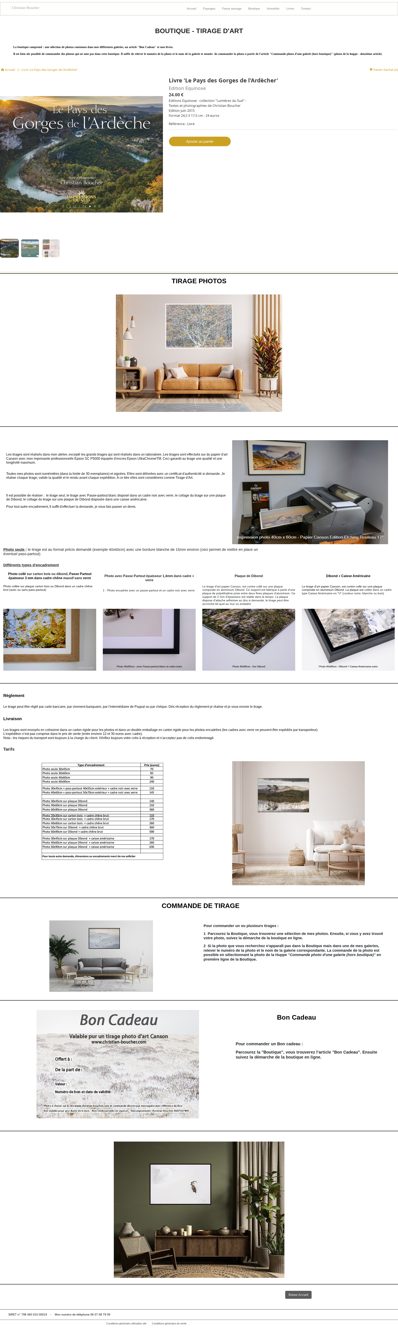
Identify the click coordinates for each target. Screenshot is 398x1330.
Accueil (9, 70)
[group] (9, 248)
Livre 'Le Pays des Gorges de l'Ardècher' (49, 70)
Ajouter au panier (200, 141)
